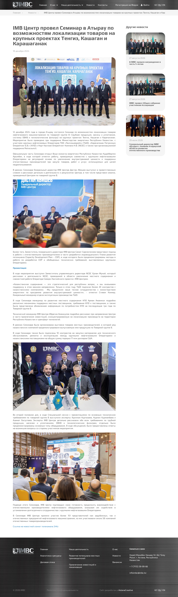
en (163, 5)
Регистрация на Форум (126, 5)
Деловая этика (47, 562)
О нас (53, 5)
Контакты (103, 5)
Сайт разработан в (116, 590)
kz (156, 5)
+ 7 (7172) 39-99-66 (139, 566)
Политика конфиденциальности (62, 590)
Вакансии (117, 562)
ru (159, 5)
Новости (90, 5)
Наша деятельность (71, 5)
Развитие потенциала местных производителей (84, 556)
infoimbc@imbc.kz (138, 573)
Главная (43, 5)
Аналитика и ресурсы (50, 555)
